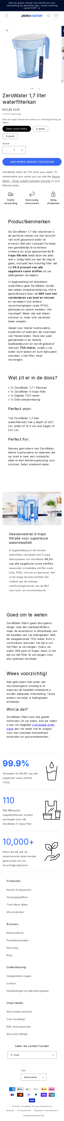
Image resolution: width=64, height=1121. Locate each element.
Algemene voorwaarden (46, 1110)
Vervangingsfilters (17, 897)
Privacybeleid (24, 1110)
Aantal (5, 143)
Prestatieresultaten (18, 940)
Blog (9, 955)
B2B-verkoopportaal (19, 1026)
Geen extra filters (17, 128)
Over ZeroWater (16, 1019)
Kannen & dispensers (19, 889)
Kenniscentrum (15, 932)
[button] (6, 15)
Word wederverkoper (19, 1011)
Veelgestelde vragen (19, 976)
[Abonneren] (53, 1055)
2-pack (40, 128)
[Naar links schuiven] (24, 88)
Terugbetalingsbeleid (33, 1115)
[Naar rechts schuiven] (39, 88)
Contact (11, 983)
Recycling (12, 947)
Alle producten (15, 912)
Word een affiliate (17, 1034)
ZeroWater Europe (30, 1106)
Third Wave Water (17, 904)
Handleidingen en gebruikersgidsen (28, 990)
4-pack (10, 136)
